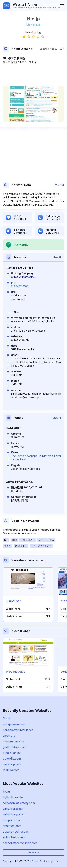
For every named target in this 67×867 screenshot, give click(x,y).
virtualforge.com (14, 814)
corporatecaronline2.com (20, 843)
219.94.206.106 (19, 286)
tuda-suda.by (12, 753)
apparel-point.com (15, 831)
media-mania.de (13, 741)
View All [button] (59, 184)
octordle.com (12, 758)
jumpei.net (13, 601)
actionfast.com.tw (15, 837)
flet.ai (6, 718)
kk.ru (6, 791)
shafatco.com (12, 826)
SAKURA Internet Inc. (23, 276)
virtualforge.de (13, 808)
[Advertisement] (33, 75)
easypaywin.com (14, 724)
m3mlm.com (11, 770)
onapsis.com (11, 820)
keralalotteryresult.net (18, 730)
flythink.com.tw (13, 797)
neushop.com (12, 764)
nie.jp (6, 200)
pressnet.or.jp (15, 671)
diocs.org (9, 735)
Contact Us (33, 852)
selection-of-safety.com (19, 803)
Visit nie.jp (33, 24)
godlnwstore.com (14, 747)
